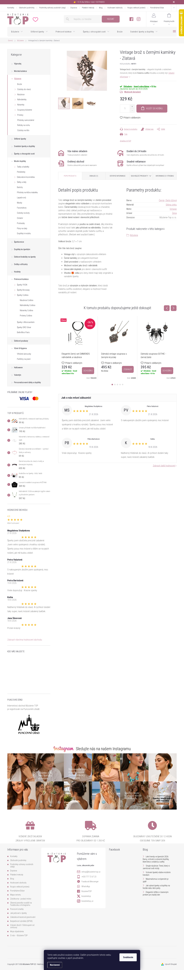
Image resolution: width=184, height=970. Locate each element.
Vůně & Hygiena (20, 348)
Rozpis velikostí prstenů (136, 8)
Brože (19, 84)
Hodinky (17, 272)
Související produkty (139, 176)
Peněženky (21, 172)
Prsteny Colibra (26, 315)
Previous (167, 308)
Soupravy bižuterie (24, 110)
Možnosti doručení (132, 92)
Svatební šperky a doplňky (24, 146)
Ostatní (20, 218)
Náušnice (20, 94)
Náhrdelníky (21, 99)
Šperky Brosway (23, 290)
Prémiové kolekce (21, 279)
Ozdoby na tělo (23, 130)
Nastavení (55, 965)
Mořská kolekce (20, 71)
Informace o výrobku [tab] (165, 176)
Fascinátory (21, 208)
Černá (161, 200)
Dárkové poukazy (21, 341)
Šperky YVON (22, 285)
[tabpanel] (78, 348)
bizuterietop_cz (87, 901)
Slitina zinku (171, 204)
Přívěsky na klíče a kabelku (27, 192)
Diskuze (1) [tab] (94, 176)
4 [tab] (120, 384)
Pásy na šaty (22, 228)
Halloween (18, 367)
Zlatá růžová (171, 200)
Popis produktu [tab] (70, 176)
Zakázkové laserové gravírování (22, 917)
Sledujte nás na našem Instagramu (103, 748)
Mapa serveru (15, 895)
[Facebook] (131, 19)
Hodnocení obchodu (115, 8)
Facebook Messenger (90, 881)
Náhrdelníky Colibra (27, 305)
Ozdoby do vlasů (24, 89)
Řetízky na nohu (23, 125)
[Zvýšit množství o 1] (132, 107)
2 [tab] (115, 384)
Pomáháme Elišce (157, 8)
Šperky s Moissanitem (25, 322)
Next (174, 308)
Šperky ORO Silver (24, 327)
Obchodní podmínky (26, 8)
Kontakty (10, 8)
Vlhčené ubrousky (24, 354)
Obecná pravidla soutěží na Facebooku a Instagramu (21, 904)
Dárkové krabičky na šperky (25, 257)
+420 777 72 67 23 (89, 877)
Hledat (110, 19)
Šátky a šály (21, 182)
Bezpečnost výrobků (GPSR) (21, 921)
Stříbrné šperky (20, 139)
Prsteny (20, 115)
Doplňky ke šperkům (22, 249)
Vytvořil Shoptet (171, 964)
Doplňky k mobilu (24, 233)
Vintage (173, 209)
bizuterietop (86, 896)
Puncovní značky (17, 909)
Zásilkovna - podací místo (20, 899)
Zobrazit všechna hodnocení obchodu (24, 639)
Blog (100, 8)
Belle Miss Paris (23, 332)
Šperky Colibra (22, 295)
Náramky (20, 105)
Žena (174, 213)
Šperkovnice (19, 242)
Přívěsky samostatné (25, 120)
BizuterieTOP (87, 891)
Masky (19, 203)
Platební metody (88, 8)
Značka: (125, 141)
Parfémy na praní (23, 359)
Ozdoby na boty (23, 213)
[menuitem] (17, 31)
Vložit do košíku (154, 108)
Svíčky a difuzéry (21, 264)
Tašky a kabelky (23, 167)
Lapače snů (21, 197)
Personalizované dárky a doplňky (27, 382)
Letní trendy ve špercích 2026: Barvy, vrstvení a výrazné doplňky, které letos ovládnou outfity (156, 859)
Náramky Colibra (26, 310)
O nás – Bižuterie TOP (19, 935)
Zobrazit (127, 369)
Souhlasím (128, 957)
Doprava (73, 8)
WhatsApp (86, 886)
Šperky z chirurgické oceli (24, 154)
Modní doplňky (20, 161)
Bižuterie (17, 78)
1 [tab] (112, 384)
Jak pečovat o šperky (18, 913)
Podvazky (21, 223)
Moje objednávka (17, 931)
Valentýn (17, 375)
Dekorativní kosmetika (26, 177)
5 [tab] (122, 384)
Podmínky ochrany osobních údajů (52, 8)
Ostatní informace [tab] (117, 176)
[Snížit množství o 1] (132, 110)
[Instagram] (138, 19)
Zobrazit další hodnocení (164, 465)
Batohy (20, 187)
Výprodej (17, 64)
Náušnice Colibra (26, 300)
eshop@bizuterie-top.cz (91, 872)
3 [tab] (117, 384)
